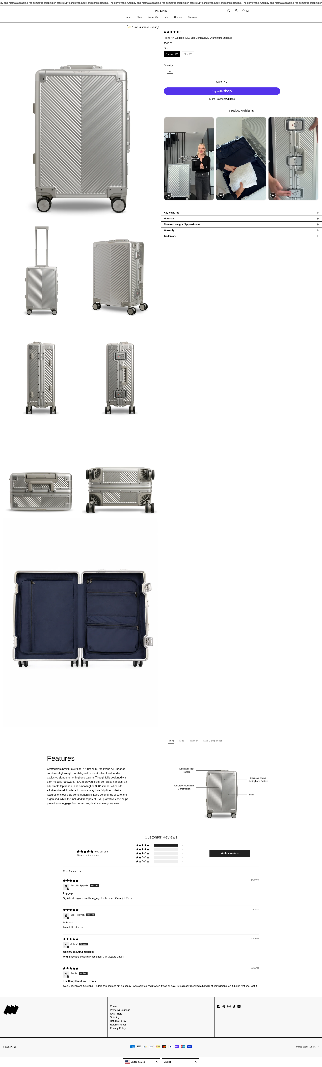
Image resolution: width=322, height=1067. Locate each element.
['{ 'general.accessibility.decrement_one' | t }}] (164, 71)
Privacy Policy (118, 1028)
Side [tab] (181, 740)
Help (166, 17)
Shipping (114, 1017)
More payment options (222, 98)
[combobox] (141, 1061)
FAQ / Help (116, 1013)
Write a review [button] (229, 853)
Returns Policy (118, 1020)
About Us (153, 17)
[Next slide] (316, 158)
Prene (13, 1047)
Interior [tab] (194, 740)
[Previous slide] (167, 158)
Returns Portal (118, 1024)
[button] (80, 122)
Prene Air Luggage (120, 1009)
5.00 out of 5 (101, 851)
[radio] (172, 54)
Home (128, 17)
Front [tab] (171, 740)
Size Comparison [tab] (213, 740)
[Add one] (175, 71)
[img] (70, 880)
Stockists (192, 17)
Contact (178, 17)
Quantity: (169, 65)
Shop (139, 17)
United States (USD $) (306, 1047)
